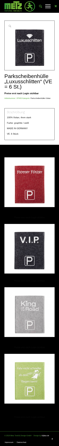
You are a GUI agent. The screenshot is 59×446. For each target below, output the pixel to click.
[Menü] (46, 6)
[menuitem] (39, 6)
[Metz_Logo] (24, 6)
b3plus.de (45, 435)
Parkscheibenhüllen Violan (41, 98)
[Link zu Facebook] (52, 439)
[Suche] (39, 6)
